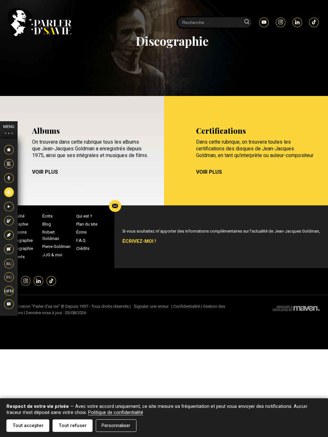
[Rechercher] (246, 22)
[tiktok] (314, 22)
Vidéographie (20, 248)
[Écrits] (9, 235)
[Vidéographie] (9, 207)
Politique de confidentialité (115, 412)
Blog (46, 224)
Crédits (82, 248)
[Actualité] (9, 150)
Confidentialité (186, 306)
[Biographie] (9, 164)
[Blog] (9, 249)
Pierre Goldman (56, 247)
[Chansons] (9, 178)
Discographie (20, 240)
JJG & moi (52, 255)
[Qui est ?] (9, 304)
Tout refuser (73, 425)
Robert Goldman (50, 235)
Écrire (81, 232)
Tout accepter (28, 425)
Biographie (18, 224)
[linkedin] (297, 22)
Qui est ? (84, 216)
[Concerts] (9, 221)
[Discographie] (9, 193)
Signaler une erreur (151, 306)
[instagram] (280, 22)
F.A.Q (81, 240)
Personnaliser (116, 425)
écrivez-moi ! (139, 241)
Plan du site (86, 224)
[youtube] (264, 22)
